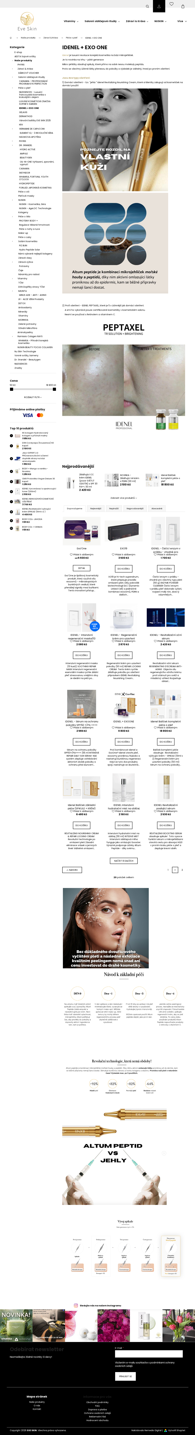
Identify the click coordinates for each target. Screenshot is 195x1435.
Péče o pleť (24, 87)
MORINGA (23, 319)
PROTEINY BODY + (28, 220)
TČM (20, 282)
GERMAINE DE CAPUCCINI (32, 128)
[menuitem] (71, 21)
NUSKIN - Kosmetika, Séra (32, 204)
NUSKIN (21, 200)
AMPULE (24, 153)
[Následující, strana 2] (175, 870)
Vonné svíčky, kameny (26, 355)
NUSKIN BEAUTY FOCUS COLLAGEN (35, 347)
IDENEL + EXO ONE (29, 108)
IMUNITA (22, 291)
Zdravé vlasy (25, 257)
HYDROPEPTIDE (27, 183)
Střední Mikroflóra (27, 328)
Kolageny (23, 212)
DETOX (22, 303)
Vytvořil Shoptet (176, 1430)
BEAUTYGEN (26, 157)
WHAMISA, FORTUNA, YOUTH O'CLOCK (33, 178)
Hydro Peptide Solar (29, 249)
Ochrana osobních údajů (97, 1413)
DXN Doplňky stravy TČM (31, 286)
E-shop (18, 52)
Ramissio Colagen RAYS (30, 336)
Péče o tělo (24, 216)
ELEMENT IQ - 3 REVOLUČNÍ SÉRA (36, 132)
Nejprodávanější (135, 508)
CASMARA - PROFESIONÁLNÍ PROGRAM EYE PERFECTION (33, 82)
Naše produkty (23, 60)
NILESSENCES (20, 363)
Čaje (20, 270)
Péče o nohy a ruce (29, 229)
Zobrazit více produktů (123, 498)
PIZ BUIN (23, 245)
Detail (81, 568)
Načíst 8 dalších (123, 860)
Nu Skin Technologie (25, 351)
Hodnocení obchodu (97, 1420)
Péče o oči (23, 191)
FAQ (97, 1405)
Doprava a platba (97, 1409)
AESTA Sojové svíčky (25, 56)
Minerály (22, 311)
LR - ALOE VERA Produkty (31, 299)
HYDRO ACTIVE (27, 149)
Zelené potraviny (27, 324)
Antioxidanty (25, 307)
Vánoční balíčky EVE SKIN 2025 (35, 120)
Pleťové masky (26, 195)
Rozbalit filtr (32, 397)
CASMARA (24, 168)
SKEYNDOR (24, 172)
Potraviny (24, 266)
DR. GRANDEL (25, 145)
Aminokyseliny (25, 332)
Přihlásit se (125, 1376)
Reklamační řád (97, 1416)
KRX (21, 124)
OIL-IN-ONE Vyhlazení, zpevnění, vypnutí (37, 163)
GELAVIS (23, 112)
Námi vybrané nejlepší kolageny (35, 253)
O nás (37, 1405)
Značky (18, 368)
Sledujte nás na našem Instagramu (100, 1305)
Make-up (23, 233)
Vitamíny (22, 278)
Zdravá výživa (25, 262)
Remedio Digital (153, 1430)
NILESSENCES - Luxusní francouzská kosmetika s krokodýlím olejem (32, 95)
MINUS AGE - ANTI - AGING (32, 295)
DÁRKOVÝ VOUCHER (28, 72)
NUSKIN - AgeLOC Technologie (35, 208)
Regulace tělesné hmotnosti (34, 224)
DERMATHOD (25, 116)
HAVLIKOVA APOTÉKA (30, 136)
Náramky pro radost (29, 274)
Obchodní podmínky (97, 1402)
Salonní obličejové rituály (31, 77)
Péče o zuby (24, 237)
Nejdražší (114, 508)
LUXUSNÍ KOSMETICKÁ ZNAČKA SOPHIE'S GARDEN (34, 102)
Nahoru (73, 869)
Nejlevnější (95, 508)
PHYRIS (21, 64)
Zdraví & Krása (25, 68)
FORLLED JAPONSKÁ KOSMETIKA (35, 187)
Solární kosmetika (27, 241)
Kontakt (37, 1409)
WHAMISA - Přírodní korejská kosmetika (33, 342)
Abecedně (157, 508)
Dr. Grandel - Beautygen (27, 359)
